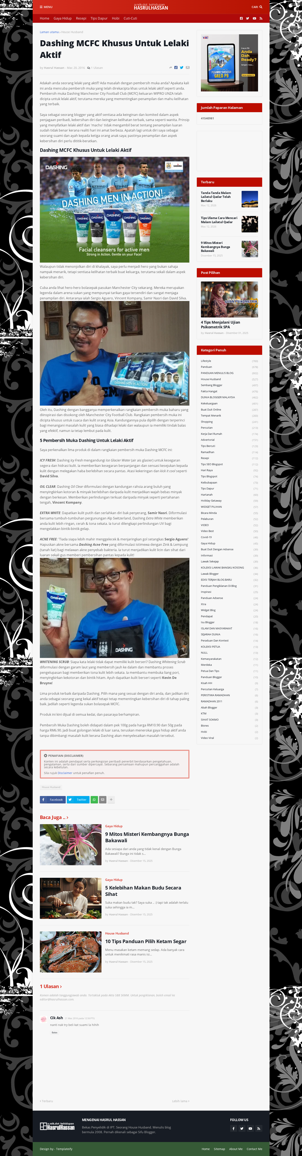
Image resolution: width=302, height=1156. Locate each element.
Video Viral (229, 738)
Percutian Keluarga (229, 689)
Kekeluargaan (229, 403)
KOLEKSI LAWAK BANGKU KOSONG (229, 568)
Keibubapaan (229, 483)
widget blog (229, 610)
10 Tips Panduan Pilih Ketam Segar (146, 941)
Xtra (229, 604)
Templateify (64, 1149)
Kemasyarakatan (229, 659)
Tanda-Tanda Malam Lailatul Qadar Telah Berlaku (216, 197)
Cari (255, 7)
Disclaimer (65, 773)
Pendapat (229, 616)
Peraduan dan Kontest (229, 641)
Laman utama (49, 32)
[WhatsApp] (94, 799)
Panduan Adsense (229, 598)
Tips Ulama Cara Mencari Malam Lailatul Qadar (219, 220)
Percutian (229, 428)
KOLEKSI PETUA (229, 647)
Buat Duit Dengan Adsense (229, 549)
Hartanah (229, 495)
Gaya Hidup (63, 18)
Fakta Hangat (229, 391)
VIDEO (229, 525)
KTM (229, 713)
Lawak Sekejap (229, 561)
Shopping (229, 422)
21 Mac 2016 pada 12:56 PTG (80, 1018)
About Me (236, 1149)
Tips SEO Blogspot (229, 464)
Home (44, 18)
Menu (48, 7)
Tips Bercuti (229, 446)
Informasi (229, 555)
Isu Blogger (229, 622)
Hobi (115, 18)
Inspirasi (229, 592)
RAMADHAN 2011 (229, 701)
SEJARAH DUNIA (229, 634)
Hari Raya (229, 470)
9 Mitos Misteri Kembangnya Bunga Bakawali (147, 837)
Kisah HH (229, 683)
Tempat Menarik (229, 416)
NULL (229, 653)
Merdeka (229, 665)
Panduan (229, 367)
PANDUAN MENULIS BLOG (229, 373)
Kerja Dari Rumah (229, 434)
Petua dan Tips (229, 671)
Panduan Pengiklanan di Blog (229, 586)
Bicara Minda (229, 513)
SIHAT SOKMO (229, 720)
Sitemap (219, 1149)
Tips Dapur (99, 18)
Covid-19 (229, 537)
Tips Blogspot (229, 476)
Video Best (229, 531)
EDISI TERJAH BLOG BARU (229, 580)
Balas (54, 1032)
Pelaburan (229, 519)
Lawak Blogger (229, 574)
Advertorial (229, 440)
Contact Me (254, 1149)
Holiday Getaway (229, 501)
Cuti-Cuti (130, 18)
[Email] (187, 67)
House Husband (72, 32)
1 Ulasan (97, 68)
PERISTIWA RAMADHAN (229, 695)
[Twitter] (181, 67)
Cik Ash (56, 1017)
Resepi (81, 18)
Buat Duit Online (229, 410)
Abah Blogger (229, 708)
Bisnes (229, 726)
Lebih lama (179, 1101)
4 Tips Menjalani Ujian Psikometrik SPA (220, 324)
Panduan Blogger (229, 677)
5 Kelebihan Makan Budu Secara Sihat (143, 890)
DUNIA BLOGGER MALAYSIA (229, 397)
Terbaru (47, 1101)
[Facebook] (176, 67)
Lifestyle (229, 361)
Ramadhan (229, 452)
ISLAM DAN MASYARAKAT (229, 628)
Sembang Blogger (229, 385)
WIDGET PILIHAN (229, 507)
